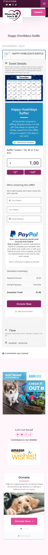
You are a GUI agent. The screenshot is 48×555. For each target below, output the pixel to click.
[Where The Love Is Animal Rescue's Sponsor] (24, 393)
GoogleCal (23, 343)
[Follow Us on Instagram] (13, 4)
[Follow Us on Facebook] (7, 4)
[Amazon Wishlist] (24, 454)
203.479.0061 (10, 1)
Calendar (12, 343)
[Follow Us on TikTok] (16, 4)
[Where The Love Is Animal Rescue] (12, 15)
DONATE (38, 12)
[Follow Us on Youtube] (10, 4)
